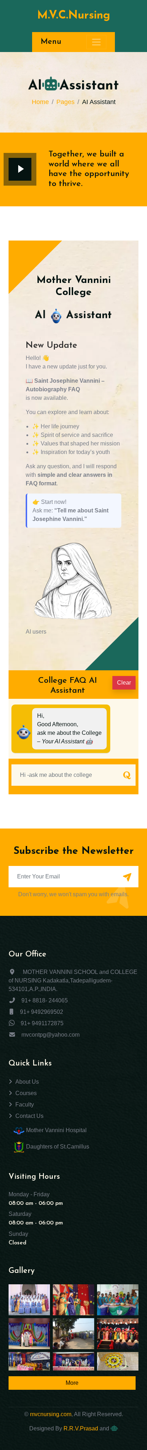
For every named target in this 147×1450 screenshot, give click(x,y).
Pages (65, 101)
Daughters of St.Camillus (57, 1147)
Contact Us (29, 1116)
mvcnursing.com (50, 1414)
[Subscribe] (127, 877)
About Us (27, 1082)
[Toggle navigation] (96, 42)
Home (40, 101)
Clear (124, 683)
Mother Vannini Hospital (56, 1131)
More (72, 1383)
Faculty (24, 1104)
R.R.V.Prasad (81, 1428)
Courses (26, 1093)
